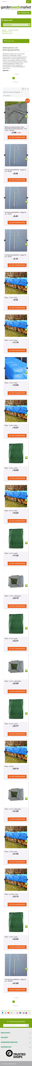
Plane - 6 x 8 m (9, 766)
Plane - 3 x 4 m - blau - (11, 297)
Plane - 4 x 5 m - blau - (11, 510)
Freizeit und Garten (13, 30)
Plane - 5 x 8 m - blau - (11, 851)
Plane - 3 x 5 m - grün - (11, 553)
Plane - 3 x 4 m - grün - (11, 468)
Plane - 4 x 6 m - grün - (11, 724)
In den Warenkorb (17, 137)
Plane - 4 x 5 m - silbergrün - (13, 809)
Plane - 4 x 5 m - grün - (11, 638)
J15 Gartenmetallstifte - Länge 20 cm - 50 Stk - (15, 213)
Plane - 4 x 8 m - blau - (11, 425)
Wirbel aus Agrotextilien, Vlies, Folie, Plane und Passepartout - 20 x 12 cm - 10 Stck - (16, 128)
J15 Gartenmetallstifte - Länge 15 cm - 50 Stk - (15, 170)
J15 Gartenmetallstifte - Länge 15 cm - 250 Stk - (15, 980)
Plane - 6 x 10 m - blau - (12, 894)
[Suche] (29, 25)
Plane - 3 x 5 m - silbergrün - (13, 681)
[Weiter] (27, 1025)
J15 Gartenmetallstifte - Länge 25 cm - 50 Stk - (15, 255)
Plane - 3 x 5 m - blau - (11, 383)
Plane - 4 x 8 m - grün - (11, 937)
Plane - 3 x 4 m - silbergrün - (13, 596)
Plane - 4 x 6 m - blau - (11, 340)
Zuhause (4, 30)
